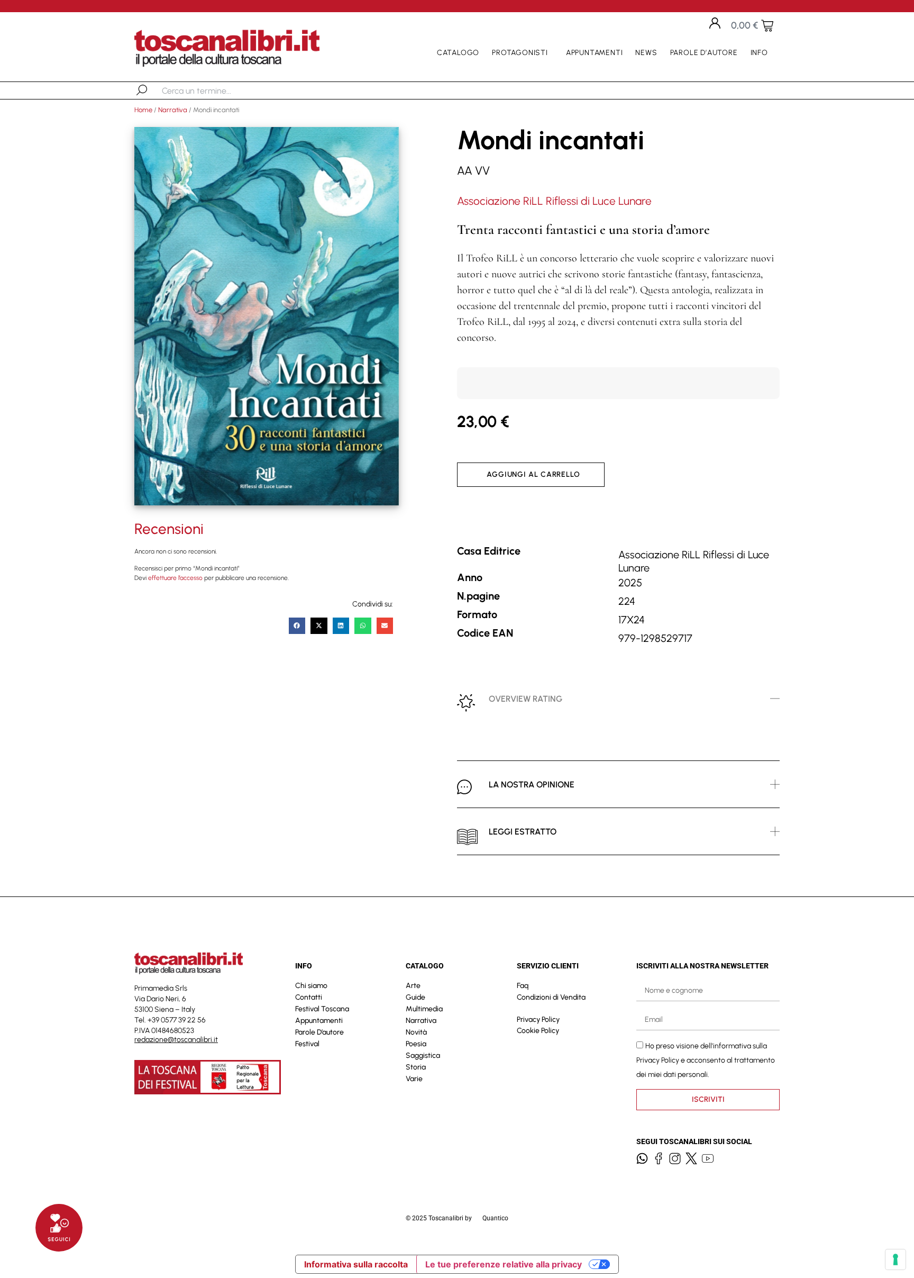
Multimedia (424, 1008)
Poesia (416, 1043)
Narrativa (172, 110)
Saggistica (423, 1055)
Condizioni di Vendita (551, 997)
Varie (414, 1078)
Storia (416, 1067)
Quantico (495, 1218)
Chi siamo (311, 985)
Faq (522, 985)
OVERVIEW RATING (525, 699)
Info (759, 52)
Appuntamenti (594, 52)
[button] (297, 626)
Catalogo (458, 52)
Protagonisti (520, 52)
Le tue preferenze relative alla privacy (503, 1264)
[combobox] (216, 90)
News (646, 52)
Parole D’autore (704, 52)
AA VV (473, 171)
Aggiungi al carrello (533, 474)
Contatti (308, 997)
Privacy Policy (538, 1019)
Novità (416, 1032)
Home (143, 110)
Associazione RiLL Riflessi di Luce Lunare (554, 200)
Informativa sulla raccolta (356, 1264)
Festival (307, 1043)
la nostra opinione (531, 785)
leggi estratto (522, 832)
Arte (413, 985)
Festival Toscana (322, 1008)
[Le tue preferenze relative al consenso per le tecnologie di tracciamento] (895, 1259)
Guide (415, 997)
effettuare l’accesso (175, 578)
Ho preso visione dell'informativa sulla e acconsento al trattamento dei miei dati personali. (705, 1060)
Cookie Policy (538, 1030)
